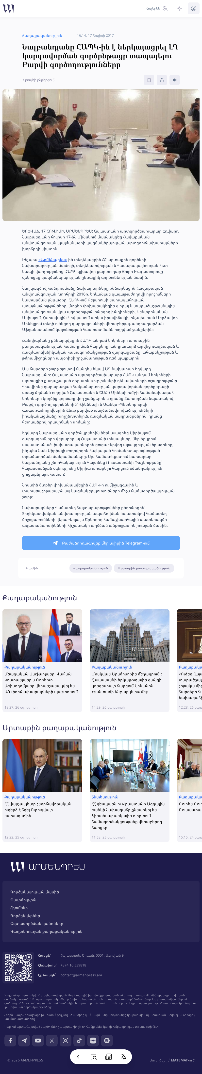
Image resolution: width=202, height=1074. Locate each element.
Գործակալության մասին (34, 892)
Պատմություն (23, 900)
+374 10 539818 (73, 965)
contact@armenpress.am (81, 975)
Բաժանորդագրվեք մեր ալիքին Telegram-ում (106, 543)
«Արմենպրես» (52, 259)
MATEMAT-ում (183, 1060)
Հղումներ (19, 907)
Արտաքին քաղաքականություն (144, 568)
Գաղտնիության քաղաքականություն (46, 931)
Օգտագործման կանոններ (36, 923)
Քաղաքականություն (90, 568)
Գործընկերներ (25, 915)
